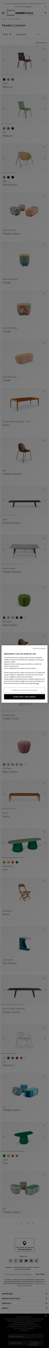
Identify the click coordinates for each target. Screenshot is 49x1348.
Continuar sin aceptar (39, 648)
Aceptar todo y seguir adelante (24, 697)
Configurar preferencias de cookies (24, 690)
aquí (37, 683)
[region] (24, 674)
